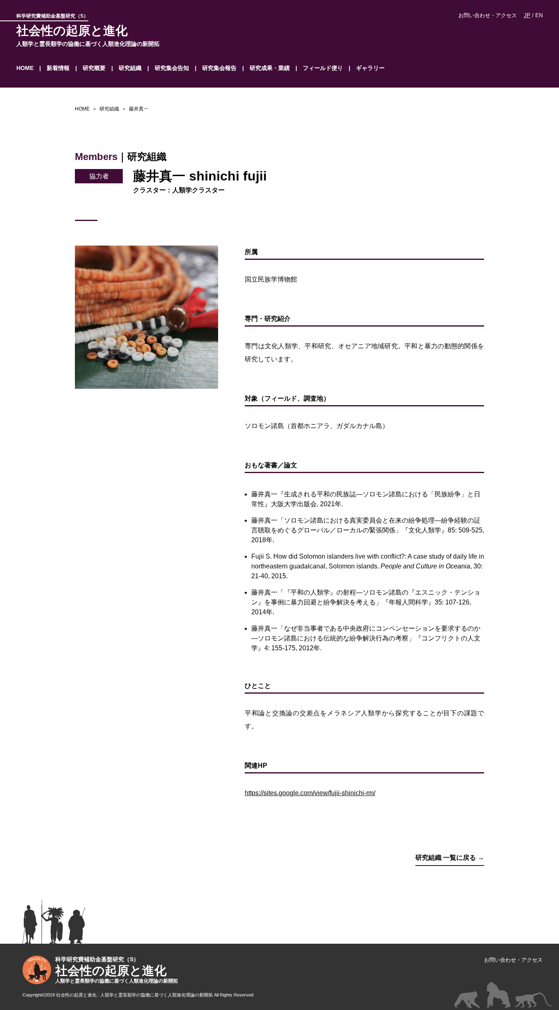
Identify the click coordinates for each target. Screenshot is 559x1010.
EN (539, 15)
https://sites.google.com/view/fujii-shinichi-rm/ (310, 792)
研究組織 (130, 68)
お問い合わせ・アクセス (487, 15)
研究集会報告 (219, 68)
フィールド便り (323, 68)
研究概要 (94, 68)
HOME (25, 68)
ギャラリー (370, 68)
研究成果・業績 (270, 68)
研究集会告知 (172, 68)
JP (527, 15)
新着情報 (58, 68)
